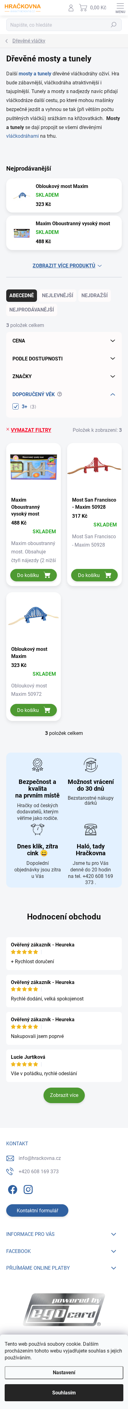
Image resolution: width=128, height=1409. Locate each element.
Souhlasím (64, 1393)
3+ (28, 407)
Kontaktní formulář (37, 1211)
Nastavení (64, 1372)
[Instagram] (27, 1188)
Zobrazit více (64, 1095)
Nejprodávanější (31, 310)
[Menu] (120, 8)
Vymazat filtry (31, 430)
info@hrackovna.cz (40, 1158)
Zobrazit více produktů (64, 266)
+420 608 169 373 (39, 1171)
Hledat (114, 25)
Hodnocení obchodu (64, 916)
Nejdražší (94, 295)
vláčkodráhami (23, 136)
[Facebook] (11, 1188)
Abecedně (21, 295)
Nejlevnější (57, 295)
